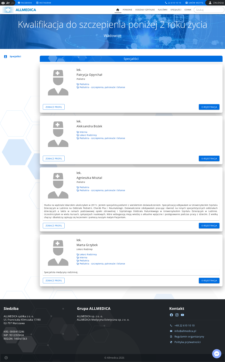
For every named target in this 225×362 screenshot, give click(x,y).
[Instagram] (177, 315)
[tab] (118, 10)
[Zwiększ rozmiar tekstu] (8, 3)
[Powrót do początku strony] (6, 357)
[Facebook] (171, 315)
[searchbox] (209, 10)
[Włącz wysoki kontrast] (3, 3)
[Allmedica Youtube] (182, 315)
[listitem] (18, 56)
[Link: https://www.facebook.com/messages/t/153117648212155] (216, 353)
